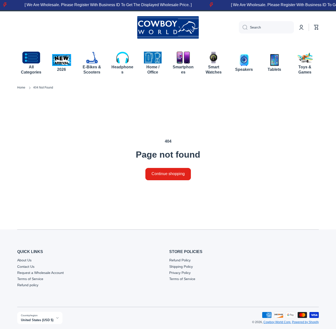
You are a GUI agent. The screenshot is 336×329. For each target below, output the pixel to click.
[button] (316, 27)
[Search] (243, 27)
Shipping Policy (181, 267)
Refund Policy (180, 260)
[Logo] (168, 27)
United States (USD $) (37, 320)
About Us (24, 260)
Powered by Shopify (305, 322)
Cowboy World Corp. (277, 322)
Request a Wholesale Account (40, 273)
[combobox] (266, 27)
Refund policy (27, 285)
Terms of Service (30, 279)
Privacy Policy (180, 273)
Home (21, 87)
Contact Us (25, 267)
